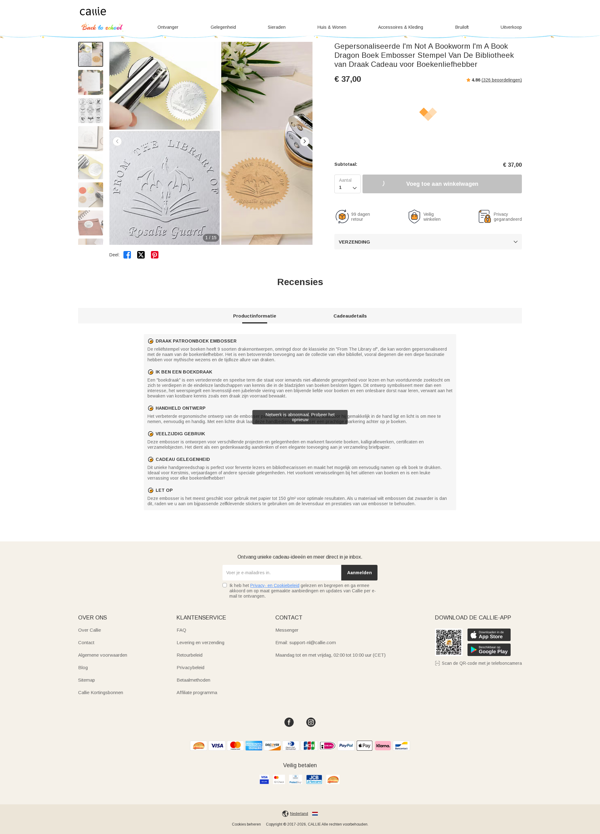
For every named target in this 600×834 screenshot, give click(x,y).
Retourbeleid (189, 655)
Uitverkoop (511, 27)
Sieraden (277, 27)
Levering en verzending (200, 642)
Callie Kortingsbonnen (100, 692)
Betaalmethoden (193, 680)
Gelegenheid (223, 27)
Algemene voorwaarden (102, 655)
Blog (83, 667)
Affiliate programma (197, 692)
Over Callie (89, 630)
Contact (86, 642)
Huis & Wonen (332, 27)
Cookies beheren (246, 824)
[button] (304, 141)
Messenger (286, 630)
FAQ (181, 630)
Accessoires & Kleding (400, 27)
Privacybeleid (190, 667)
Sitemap (86, 680)
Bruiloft (462, 27)
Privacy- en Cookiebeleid (274, 585)
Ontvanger (168, 27)
